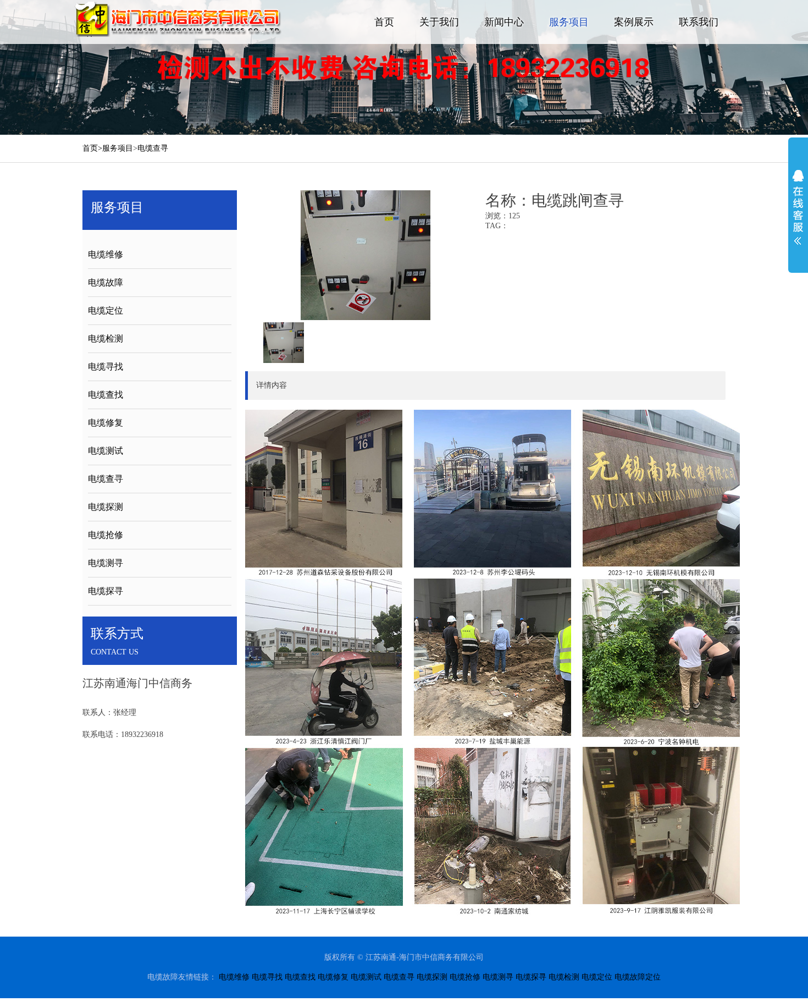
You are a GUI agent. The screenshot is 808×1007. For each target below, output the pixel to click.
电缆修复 (105, 422)
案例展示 (634, 21)
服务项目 (569, 21)
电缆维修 (105, 254)
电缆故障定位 (638, 977)
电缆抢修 (105, 535)
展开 (798, 207)
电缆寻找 (105, 366)
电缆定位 (105, 310)
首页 (384, 21)
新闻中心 (504, 21)
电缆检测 (105, 338)
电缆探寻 (105, 591)
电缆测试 (105, 450)
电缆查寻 (152, 148)
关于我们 (439, 21)
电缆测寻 (105, 563)
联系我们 (698, 21)
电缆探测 (105, 506)
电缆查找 (105, 394)
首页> (92, 148)
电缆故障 (105, 282)
